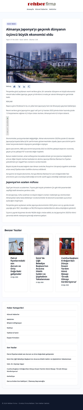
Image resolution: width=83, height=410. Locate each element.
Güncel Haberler (41, 9)
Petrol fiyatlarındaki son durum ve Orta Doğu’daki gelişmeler (30, 354)
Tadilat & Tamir (13, 333)
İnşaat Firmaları (13, 338)
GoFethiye (11, 376)
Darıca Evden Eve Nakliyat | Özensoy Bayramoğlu (26, 381)
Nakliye (10, 328)
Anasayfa (30, 9)
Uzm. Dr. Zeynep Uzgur (15, 364)
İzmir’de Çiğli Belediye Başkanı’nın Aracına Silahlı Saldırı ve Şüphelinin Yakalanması (39, 359)
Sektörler (52, 9)
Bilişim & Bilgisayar (14, 323)
